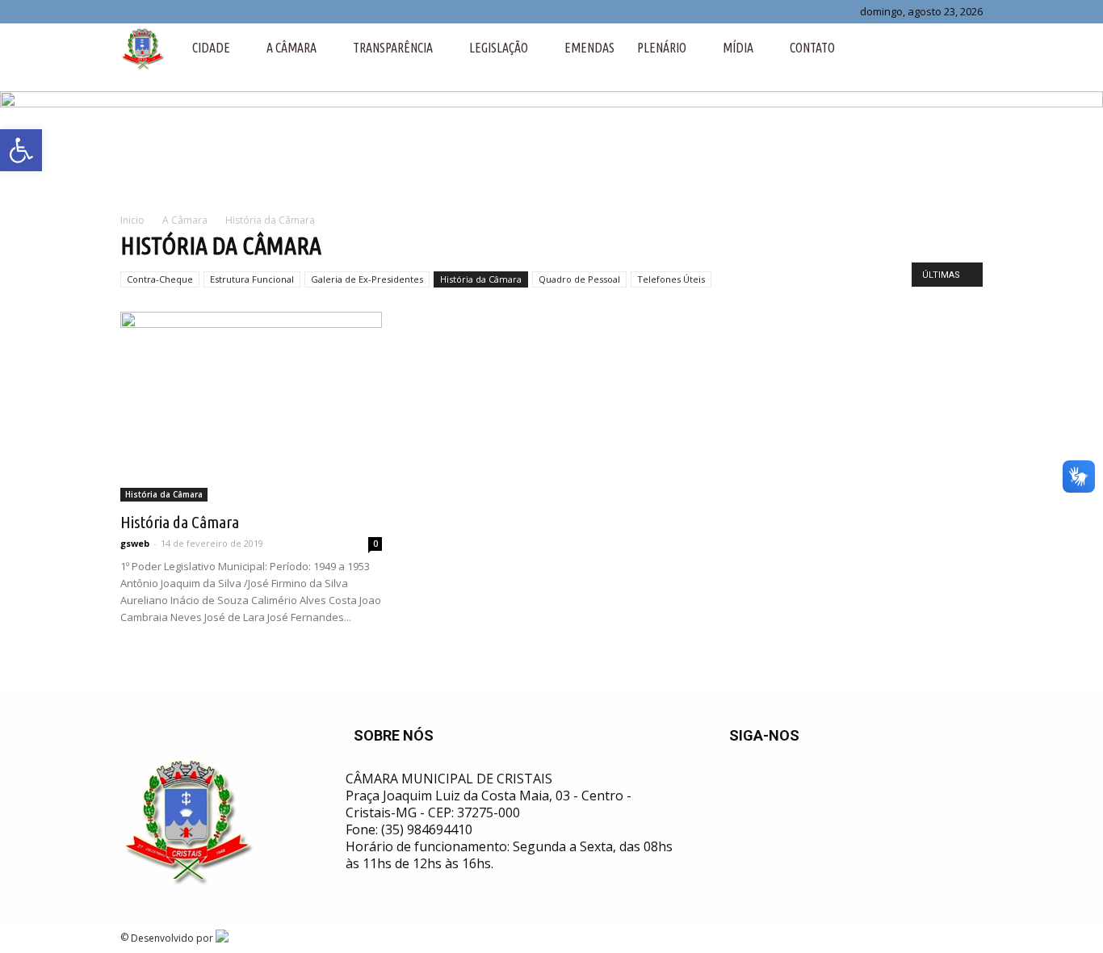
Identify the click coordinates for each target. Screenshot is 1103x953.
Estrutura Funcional (252, 279)
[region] (551, 143)
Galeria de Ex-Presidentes (367, 279)
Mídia (738, 47)
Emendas (589, 47)
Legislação (498, 47)
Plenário (661, 47)
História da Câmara (481, 279)
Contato (812, 47)
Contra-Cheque (160, 279)
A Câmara (291, 47)
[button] (963, 47)
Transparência (393, 47)
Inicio (132, 220)
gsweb (134, 543)
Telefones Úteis (671, 279)
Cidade (211, 47)
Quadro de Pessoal (579, 279)
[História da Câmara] (251, 407)
